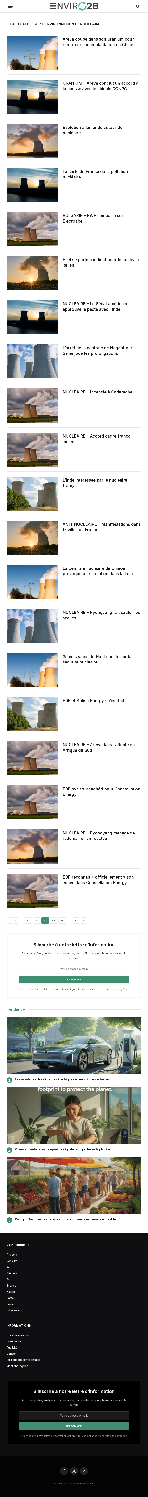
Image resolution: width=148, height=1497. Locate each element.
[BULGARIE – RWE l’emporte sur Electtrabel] (32, 229)
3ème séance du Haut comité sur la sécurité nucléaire (97, 659)
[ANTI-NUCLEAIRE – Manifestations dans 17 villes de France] (32, 538)
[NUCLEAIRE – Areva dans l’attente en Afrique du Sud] (32, 758)
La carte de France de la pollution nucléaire (95, 174)
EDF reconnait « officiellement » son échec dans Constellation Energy (98, 880)
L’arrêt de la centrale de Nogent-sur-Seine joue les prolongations (98, 350)
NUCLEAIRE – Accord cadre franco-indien (97, 439)
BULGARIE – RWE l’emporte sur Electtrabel (93, 218)
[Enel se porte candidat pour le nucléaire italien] (32, 273)
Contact (11, 1353)
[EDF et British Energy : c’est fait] (32, 714)
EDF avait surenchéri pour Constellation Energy (101, 792)
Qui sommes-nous (18, 1335)
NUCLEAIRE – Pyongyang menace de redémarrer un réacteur (99, 836)
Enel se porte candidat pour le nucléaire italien (101, 262)
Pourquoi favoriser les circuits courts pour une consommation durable (65, 1219)
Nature (11, 1291)
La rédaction (14, 1341)
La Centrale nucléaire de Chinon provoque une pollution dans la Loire (99, 571)
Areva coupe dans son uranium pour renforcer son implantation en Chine (98, 42)
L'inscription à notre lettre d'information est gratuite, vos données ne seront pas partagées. (74, 989)
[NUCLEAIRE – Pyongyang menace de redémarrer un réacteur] (32, 846)
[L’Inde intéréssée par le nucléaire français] (32, 494)
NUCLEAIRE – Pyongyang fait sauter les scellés (101, 615)
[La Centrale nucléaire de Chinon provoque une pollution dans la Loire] (32, 582)
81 (76, 920)
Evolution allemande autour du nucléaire (93, 130)
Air (8, 1267)
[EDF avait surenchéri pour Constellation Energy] (32, 802)
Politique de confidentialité (23, 1359)
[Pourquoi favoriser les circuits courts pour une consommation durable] (74, 1185)
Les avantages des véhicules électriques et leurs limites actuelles (62, 1079)
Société (11, 1304)
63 (53, 920)
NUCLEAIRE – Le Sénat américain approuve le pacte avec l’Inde (95, 306)
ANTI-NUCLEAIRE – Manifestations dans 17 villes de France (102, 527)
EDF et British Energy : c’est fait (93, 700)
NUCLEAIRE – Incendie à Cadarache (97, 392)
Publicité (12, 1347)
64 (62, 920)
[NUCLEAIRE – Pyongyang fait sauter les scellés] (32, 626)
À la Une (12, 1254)
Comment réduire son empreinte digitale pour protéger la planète (62, 1149)
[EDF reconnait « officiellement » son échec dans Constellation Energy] (32, 891)
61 (37, 920)
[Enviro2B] (74, 6)
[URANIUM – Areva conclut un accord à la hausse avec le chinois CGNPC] (32, 97)
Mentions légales (17, 1366)
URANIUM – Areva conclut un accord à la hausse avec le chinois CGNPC (100, 86)
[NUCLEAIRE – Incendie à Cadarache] (32, 405)
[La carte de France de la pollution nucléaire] (32, 185)
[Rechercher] (137, 6)
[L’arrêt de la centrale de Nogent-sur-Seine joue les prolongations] (32, 361)
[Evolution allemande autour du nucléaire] (32, 141)
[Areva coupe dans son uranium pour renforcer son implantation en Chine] (32, 53)
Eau (9, 1279)
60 (28, 920)
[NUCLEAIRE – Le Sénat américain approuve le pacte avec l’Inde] (32, 317)
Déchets (12, 1273)
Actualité (12, 1261)
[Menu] (10, 6)
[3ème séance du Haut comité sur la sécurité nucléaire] (32, 670)
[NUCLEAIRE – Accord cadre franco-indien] (32, 450)
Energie (11, 1285)
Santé (10, 1297)
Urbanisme (13, 1310)
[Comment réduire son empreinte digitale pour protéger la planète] (74, 1115)
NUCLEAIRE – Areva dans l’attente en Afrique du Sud (99, 747)
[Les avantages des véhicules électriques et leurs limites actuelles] (74, 1045)
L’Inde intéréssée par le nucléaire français (95, 483)
